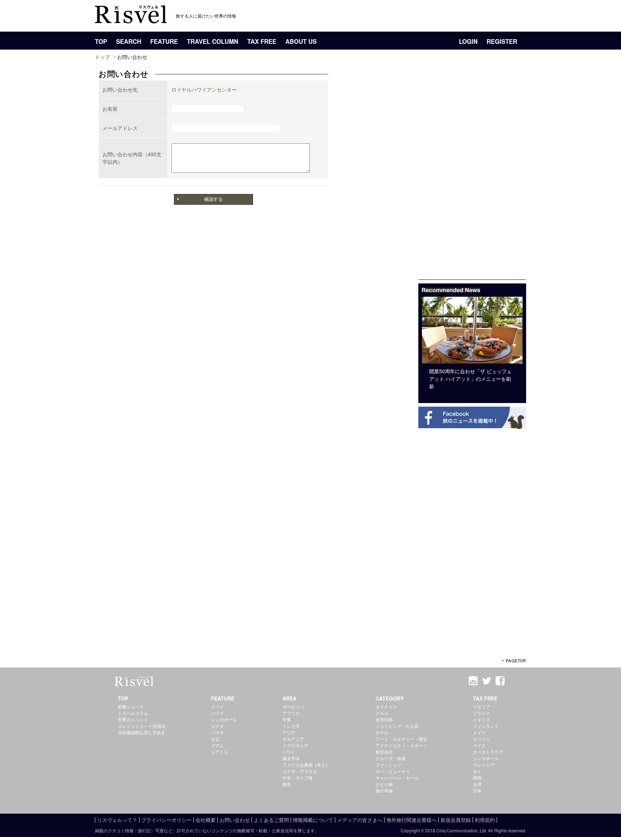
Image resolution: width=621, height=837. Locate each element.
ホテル (382, 732)
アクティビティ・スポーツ (401, 745)
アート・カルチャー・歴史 (401, 739)
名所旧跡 (384, 719)
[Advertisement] (472, 171)
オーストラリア (488, 752)
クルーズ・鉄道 (391, 758)
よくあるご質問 (271, 819)
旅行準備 (384, 790)
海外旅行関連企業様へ (411, 819)
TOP (101, 41)
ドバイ (217, 706)
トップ (102, 56)
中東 (286, 719)
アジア (288, 732)
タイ (477, 771)
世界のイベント (133, 719)
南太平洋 (291, 758)
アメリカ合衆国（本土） (306, 765)
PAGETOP (516, 661)
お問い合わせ (235, 819)
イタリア (481, 706)
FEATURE (164, 41)
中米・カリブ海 (297, 777)
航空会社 (384, 752)
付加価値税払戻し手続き (141, 732)
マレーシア (483, 765)
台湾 (477, 784)
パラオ (217, 732)
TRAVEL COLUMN (212, 41)
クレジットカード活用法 (141, 726)
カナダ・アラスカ (299, 771)
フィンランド (486, 726)
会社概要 (206, 819)
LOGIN (468, 41)
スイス (479, 745)
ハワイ (217, 713)
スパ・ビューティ (393, 771)
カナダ (217, 726)
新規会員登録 (456, 819)
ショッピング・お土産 (397, 726)
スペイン (481, 739)
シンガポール (224, 719)
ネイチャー (386, 706)
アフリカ (291, 713)
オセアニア (293, 739)
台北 (215, 739)
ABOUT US (301, 41)
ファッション (388, 765)
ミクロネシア (295, 745)
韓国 (477, 777)
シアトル (219, 752)
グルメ (382, 713)
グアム (217, 745)
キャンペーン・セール (397, 777)
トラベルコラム (133, 713)
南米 (286, 784)
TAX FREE (261, 41)
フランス (481, 713)
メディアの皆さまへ (359, 819)
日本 (477, 790)
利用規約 (485, 819)
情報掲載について (313, 819)
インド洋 (291, 726)
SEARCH (128, 41)
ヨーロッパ (293, 706)
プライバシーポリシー (166, 819)
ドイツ (479, 732)
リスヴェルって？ (117, 819)
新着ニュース (131, 706)
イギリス (481, 719)
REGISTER (502, 41)
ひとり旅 (384, 784)
